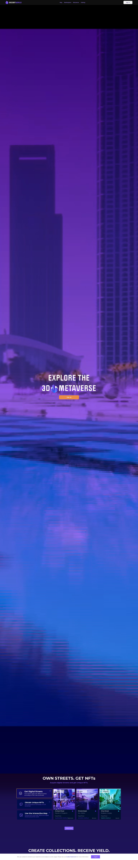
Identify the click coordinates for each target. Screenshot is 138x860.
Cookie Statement (71, 857)
